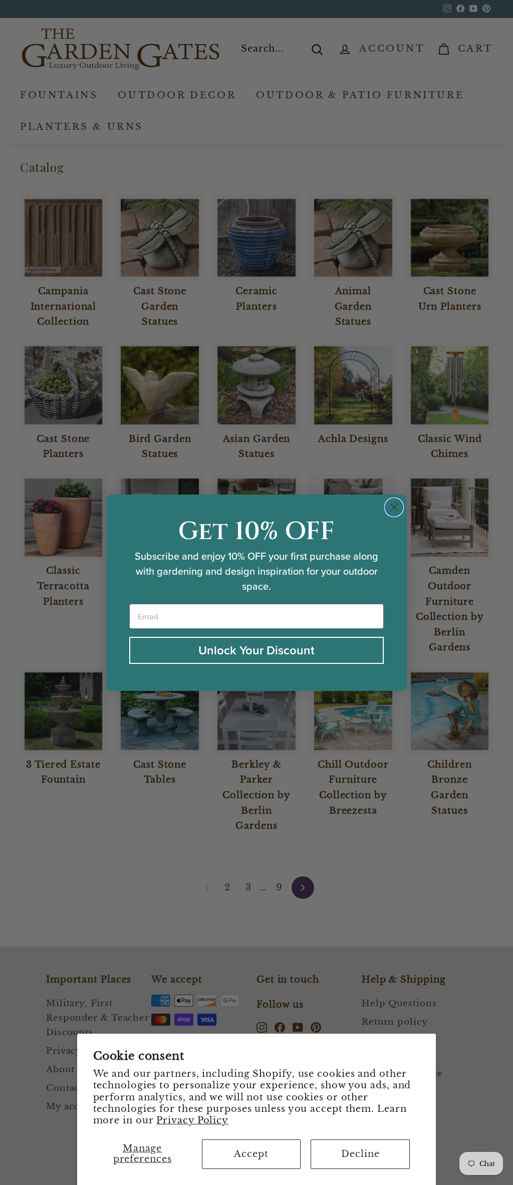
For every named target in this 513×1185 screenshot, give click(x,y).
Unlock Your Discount (256, 650)
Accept (251, 1153)
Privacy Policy (192, 1120)
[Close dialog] (394, 507)
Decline (360, 1153)
